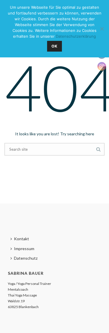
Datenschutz (25, 258)
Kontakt (21, 238)
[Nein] (102, 29)
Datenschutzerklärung (76, 36)
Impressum (24, 248)
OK (54, 46)
